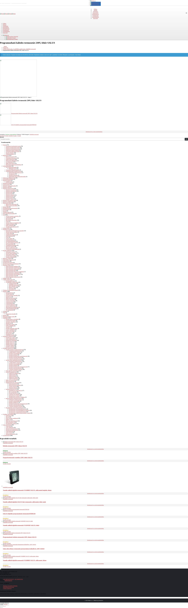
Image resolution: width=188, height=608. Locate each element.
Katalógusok (95, 15)
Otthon (95, 9)
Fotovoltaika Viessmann (8, 259)
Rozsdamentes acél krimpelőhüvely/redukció (19, 410)
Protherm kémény (10, 154)
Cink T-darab (9, 432)
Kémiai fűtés (6, 207)
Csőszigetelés (6, 261)
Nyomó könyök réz (13, 393)
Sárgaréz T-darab (10, 199)
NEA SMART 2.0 (13, 286)
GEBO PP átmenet (13, 378)
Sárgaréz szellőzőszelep (8, 201)
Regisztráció (95, 13)
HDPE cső (8, 419)
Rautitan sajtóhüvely (13, 402)
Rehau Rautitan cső (10, 422)
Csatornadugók (9, 303)
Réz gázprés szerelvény (11, 220)
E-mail (19, 135)
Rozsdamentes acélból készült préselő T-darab (19, 413)
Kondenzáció (12, 174)
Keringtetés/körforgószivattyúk (10, 208)
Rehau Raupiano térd (11, 270)
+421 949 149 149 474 (8, 579)
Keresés (2, 137)
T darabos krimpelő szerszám (15, 358)
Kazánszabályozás (10, 281)
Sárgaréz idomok (7, 180)
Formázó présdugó (13, 355)
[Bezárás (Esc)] (5, 606)
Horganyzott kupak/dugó (11, 428)
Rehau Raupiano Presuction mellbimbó (15, 271)
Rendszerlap (9, 333)
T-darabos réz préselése (14, 394)
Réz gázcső (8, 218)
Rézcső (7, 417)
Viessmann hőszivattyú (11, 158)
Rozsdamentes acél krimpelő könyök (17, 409)
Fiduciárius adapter (10, 324)
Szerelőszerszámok (7, 183)
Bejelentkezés (95, 14)
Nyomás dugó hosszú (8, 262)
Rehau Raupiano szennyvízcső (13, 277)
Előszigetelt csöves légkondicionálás (17, 176)
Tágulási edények (7, 212)
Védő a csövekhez (10, 331)
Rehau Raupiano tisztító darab (13, 267)
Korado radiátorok (7, 250)
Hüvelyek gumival (10, 246)
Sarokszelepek (6, 209)
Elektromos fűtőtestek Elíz (9, 178)
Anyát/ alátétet (9, 238)
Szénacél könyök (13, 384)
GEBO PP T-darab (13, 377)
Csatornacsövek (9, 302)
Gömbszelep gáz (10, 217)
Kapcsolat (95, 18)
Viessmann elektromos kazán (12, 151)
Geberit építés (6, 228)
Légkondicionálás (7, 166)
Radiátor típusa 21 (10, 343)
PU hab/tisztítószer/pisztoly (12, 242)
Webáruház (95, 11)
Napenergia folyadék (11, 314)
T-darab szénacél (13, 386)
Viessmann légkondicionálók (12, 170)
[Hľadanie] (186, 139)
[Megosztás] (3, 606)
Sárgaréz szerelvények (8, 188)
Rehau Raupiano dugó (11, 275)
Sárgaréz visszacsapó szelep (9, 185)
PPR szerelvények (10, 381)
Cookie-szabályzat (7, 588)
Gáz (4, 215)
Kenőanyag (8, 296)
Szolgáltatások (95, 17)
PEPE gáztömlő (9, 225)
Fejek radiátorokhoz (10, 339)
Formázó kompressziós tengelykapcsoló (18, 356)
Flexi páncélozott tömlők (8, 213)
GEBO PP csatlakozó (14, 373)
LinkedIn (10, 135)
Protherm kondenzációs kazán (13, 148)
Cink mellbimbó (9, 427)
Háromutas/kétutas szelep (9, 316)
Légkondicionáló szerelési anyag (13, 171)
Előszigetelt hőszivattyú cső (15, 172)
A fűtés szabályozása (8, 279)
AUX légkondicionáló (11, 167)
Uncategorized (6, 435)
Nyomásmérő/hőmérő (11, 241)
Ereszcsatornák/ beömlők (11, 295)
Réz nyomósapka (13, 391)
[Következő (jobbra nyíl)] (2, 607)
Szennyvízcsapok (10, 299)
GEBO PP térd (12, 374)
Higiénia (5, 291)
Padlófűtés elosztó (10, 335)
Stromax (5, 315)
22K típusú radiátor (10, 251)
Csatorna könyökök (10, 300)
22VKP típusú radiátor (11, 253)
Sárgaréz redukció (10, 195)
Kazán (4, 145)
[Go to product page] (95, 441)
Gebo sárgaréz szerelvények (12, 370)
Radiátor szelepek (10, 257)
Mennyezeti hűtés (7, 203)
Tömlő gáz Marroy (10, 224)
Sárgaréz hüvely (9, 196)
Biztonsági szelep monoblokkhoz (13, 164)
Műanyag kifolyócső (10, 298)
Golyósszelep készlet (11, 320)
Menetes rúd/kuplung (11, 248)
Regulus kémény (10, 152)
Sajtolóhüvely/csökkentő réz (15, 390)
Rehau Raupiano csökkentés (12, 273)
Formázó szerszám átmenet (15, 357)
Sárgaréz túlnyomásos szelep (9, 200)
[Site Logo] (8, 13)
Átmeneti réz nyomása (14, 395)
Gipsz (7, 237)
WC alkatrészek (9, 310)
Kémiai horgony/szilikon (11, 232)
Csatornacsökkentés (10, 304)
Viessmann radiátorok (8, 336)
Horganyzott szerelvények (12, 430)
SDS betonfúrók (9, 244)
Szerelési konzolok (13, 175)
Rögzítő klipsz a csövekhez (12, 319)
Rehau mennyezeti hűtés (11, 205)
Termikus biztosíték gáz (11, 226)
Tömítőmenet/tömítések (11, 245)
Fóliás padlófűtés (10, 325)
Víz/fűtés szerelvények (8, 348)
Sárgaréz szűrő (6, 187)
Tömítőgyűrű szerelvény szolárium (17, 397)
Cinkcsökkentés (9, 431)
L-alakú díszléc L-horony (15, 352)
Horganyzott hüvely (10, 434)
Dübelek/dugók (9, 236)
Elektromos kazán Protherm (12, 150)
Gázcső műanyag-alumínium (12, 222)
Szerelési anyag (6, 229)
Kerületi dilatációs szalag (11, 328)
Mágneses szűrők (7, 258)
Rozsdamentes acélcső (11, 423)
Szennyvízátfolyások (10, 306)
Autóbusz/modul (13, 283)
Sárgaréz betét (9, 192)
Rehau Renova (9, 332)
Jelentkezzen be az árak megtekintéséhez (94, 131)
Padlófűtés (5, 318)
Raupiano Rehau (7, 265)
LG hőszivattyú (9, 162)
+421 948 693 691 (18, 579)
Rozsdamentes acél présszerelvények (14, 407)
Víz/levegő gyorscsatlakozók (12, 249)
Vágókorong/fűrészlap (11, 234)
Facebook (2, 135)
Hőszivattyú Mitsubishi (11, 160)
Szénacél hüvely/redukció (15, 385)
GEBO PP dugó (12, 376)
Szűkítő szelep (9, 181)
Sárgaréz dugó (9, 197)
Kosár (2, 604)
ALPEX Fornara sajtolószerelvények (14, 349)
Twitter (6, 135)
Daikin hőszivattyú (10, 159)
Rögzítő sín (8, 323)
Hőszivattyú (6, 155)
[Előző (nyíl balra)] (0, 607)
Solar (4, 312)
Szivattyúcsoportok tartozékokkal (10, 263)
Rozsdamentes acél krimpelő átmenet (17, 411)
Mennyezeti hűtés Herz (11, 204)
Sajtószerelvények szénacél (12, 382)
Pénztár (5, 604)
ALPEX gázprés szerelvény (12, 216)
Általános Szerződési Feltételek (10, 586)
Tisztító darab (9, 294)
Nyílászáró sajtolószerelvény (15, 351)
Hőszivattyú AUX (10, 156)
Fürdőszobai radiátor (10, 337)
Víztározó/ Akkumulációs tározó (10, 290)
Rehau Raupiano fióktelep (12, 266)
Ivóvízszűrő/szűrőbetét (8, 179)
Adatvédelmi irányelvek (8, 587)
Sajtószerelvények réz (11, 389)
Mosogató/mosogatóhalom (12, 307)
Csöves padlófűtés (10, 329)
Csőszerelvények (10, 240)
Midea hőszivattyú (10, 163)
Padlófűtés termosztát (34, 134)
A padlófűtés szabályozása (12, 282)
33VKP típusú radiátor (11, 255)
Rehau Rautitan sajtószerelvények (14, 398)
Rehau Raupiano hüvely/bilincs (13, 274)
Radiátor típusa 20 (10, 341)
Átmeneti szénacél (13, 388)
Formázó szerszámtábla (14, 353)
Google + (15, 135)
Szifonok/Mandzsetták (11, 308)
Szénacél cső (9, 415)
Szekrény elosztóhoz (10, 321)
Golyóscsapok (6, 184)
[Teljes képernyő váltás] (2, 606)
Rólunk (95, 10)
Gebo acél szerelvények (11, 380)
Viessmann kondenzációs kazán (13, 146)
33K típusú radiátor (10, 254)
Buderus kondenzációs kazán (12, 147)
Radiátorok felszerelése (11, 340)
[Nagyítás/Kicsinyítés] (0, 606)
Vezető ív (8, 327)
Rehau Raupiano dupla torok (12, 269)
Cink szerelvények (7, 425)
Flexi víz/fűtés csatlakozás (12, 418)
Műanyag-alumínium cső (11, 421)
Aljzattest (5, 311)
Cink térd (8, 426)
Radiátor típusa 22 (10, 344)
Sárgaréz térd (9, 193)
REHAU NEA (12, 287)
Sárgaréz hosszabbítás (11, 189)
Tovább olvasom (7, 452)
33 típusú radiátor (10, 345)
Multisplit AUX (12, 168)
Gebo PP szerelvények (11, 372)
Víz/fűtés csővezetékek (8, 414)
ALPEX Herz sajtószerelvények (13, 360)
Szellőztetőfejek (9, 292)
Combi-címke (9, 233)
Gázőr (7, 221)
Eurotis (4, 211)
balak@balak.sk (8, 580)
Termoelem (11, 288)
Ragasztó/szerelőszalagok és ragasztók (15, 230)
